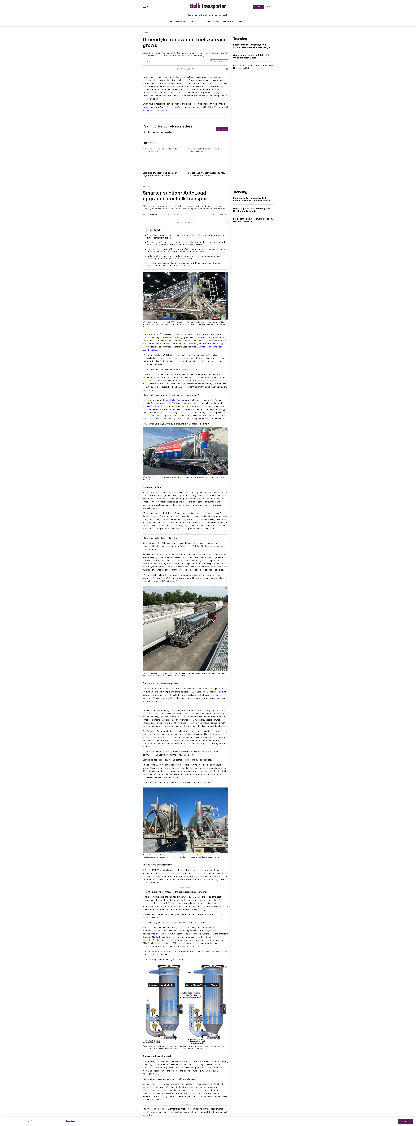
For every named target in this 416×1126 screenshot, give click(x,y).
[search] (148, 6)
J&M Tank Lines (154, 406)
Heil (167, 924)
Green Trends (213, 21)
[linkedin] (181, 69)
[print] (227, 69)
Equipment (241, 21)
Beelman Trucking (218, 687)
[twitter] (185, 69)
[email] (193, 69)
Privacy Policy (70, 1121)
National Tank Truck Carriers (201, 871)
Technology (227, 21)
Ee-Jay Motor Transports (174, 400)
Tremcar (146, 924)
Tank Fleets (148, 33)
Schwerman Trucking (172, 337)
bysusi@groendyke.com (156, 110)
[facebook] (177, 69)
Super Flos (196, 924)
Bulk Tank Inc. (149, 334)
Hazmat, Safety (197, 21)
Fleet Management (178, 21)
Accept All (405, 1121)
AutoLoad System (151, 377)
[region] (208, 1121)
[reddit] (189, 69)
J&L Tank (156, 924)
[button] (144, 6)
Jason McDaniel (150, 214)
